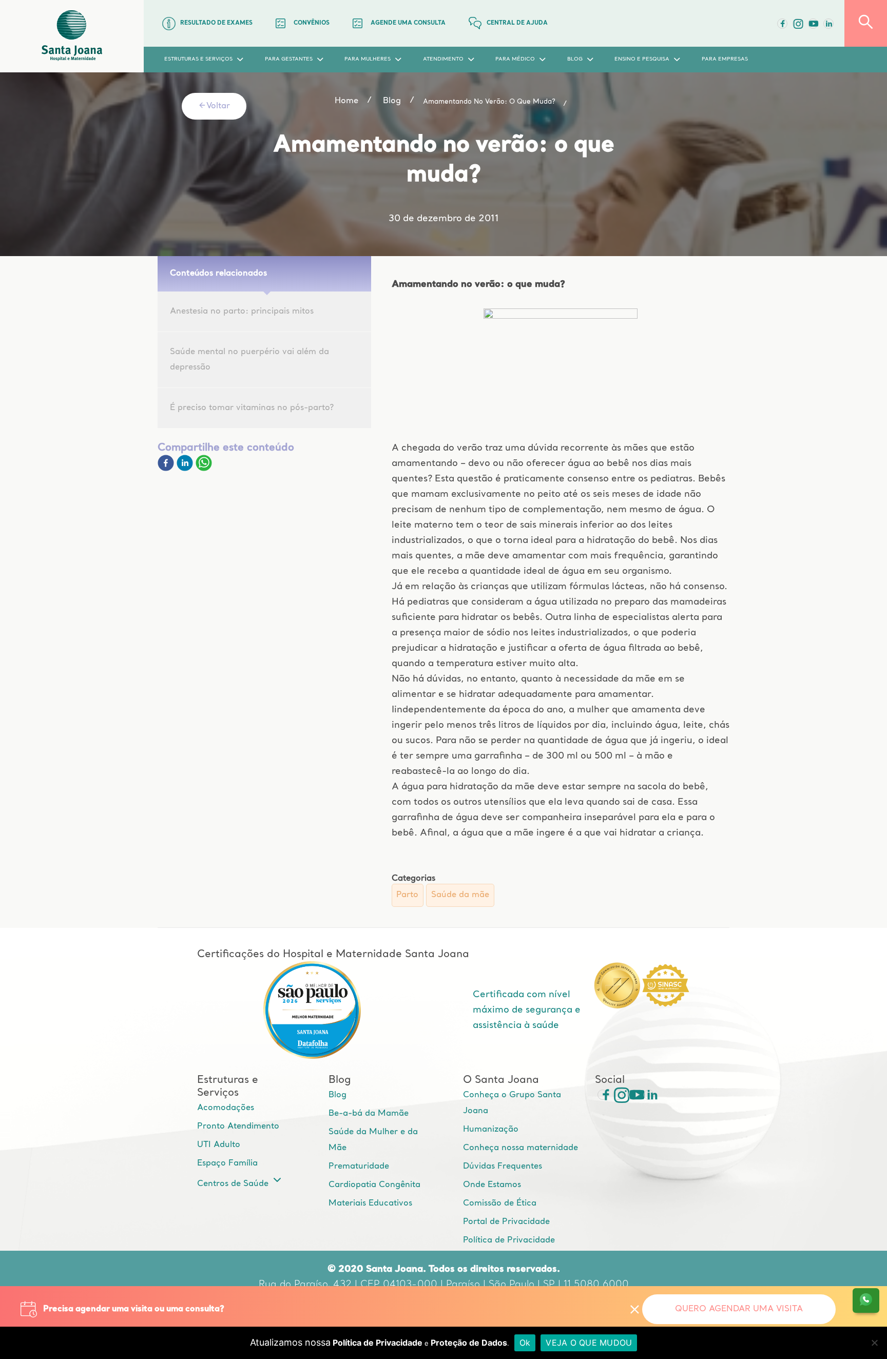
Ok (525, 1342)
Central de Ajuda (517, 23)
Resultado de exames (216, 23)
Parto (407, 895)
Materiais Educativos (370, 1203)
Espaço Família (227, 1163)
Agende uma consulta (408, 23)
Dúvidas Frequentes (502, 1166)
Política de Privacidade (509, 1240)
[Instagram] (618, 1095)
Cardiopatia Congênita (374, 1185)
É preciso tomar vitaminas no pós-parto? (252, 408)
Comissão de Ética (499, 1203)
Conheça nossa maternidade (520, 1148)
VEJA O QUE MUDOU (589, 1342)
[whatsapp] (204, 469)
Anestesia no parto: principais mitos (242, 311)
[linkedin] (186, 469)
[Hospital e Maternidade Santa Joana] (72, 36)
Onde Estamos (492, 1185)
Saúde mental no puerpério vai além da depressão (249, 360)
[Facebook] (782, 23)
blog (392, 101)
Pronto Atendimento (238, 1126)
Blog (337, 1095)
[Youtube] (813, 23)
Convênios (312, 23)
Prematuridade (359, 1166)
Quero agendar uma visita (739, 1309)
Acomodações (225, 1108)
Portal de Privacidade (506, 1222)
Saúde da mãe (460, 895)
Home (346, 101)
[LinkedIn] (828, 23)
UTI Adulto (218, 1145)
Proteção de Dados (469, 1342)
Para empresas (725, 59)
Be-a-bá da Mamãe (369, 1114)
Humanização (490, 1129)
